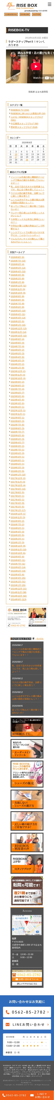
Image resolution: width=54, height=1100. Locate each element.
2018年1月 (16, 474)
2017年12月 (16, 478)
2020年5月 (16, 439)
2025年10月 (16, 293)
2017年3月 (16, 503)
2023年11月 (16, 375)
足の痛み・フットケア (12, 1074)
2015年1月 (16, 585)
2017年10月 (16, 485)
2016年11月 (16, 517)
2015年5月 (16, 571)
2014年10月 (16, 596)
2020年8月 (16, 428)
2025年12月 (16, 285)
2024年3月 (16, 360)
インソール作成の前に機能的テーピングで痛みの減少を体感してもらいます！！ (27, 180)
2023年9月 (16, 382)
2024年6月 (16, 350)
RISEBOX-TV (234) (20, 110)
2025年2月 (16, 321)
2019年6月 (16, 453)
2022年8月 (16, 421)
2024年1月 (16, 368)
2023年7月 (16, 389)
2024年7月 (16, 346)
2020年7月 (16, 432)
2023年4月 (16, 400)
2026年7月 (16, 261)
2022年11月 (16, 414)
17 (16, 157)
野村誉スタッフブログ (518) (24, 127)
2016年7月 (16, 524)
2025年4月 (16, 314)
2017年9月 (16, 489)
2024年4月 (16, 357)
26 (27, 160)
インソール (26, 1074)
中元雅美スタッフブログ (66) (24, 123)
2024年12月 (16, 328)
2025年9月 (16, 296)
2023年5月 (16, 396)
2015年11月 (16, 549)
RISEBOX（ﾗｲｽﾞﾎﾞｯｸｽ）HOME (15, 1065)
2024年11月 (16, 332)
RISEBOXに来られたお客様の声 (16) (28, 113)
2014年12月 (16, 589)
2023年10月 (16, 378)
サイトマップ (37, 1076)
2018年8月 (16, 460)
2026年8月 (16, 257)
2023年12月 (16, 371)
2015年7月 (16, 564)
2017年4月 (16, 499)
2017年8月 (16, 492)
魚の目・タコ (36, 1074)
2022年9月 (16, 417)
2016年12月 (16, 514)
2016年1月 (16, 542)
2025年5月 (16, 311)
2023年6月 (16, 392)
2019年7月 (16, 450)
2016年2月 (16, 539)
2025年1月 (16, 325)
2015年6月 (16, 567)
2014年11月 (16, 592)
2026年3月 (16, 275)
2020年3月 (16, 446)
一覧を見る (39, 639)
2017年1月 (16, 510)
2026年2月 (16, 278)
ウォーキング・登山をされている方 (29, 1070)
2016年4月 (16, 532)
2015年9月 (16, 556)
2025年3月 (16, 318)
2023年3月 (16, 403)
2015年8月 (16, 560)
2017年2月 (16, 507)
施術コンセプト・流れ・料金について (24, 1068)
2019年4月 (16, 457)
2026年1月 (16, 282)
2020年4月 (16, 442)
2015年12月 (16, 546)
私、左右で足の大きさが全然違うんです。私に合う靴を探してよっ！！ (26, 669)
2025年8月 (16, 300)
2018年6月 (16, 464)
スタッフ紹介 (25, 1076)
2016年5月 (16, 528)
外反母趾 (16, 1076)
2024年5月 (16, 353)
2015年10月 (16, 553)
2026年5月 (16, 268)
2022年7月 (16, 425)
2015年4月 (16, 574)
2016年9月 (16, 521)
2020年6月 (16, 435)
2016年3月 (16, 535)
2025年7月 (16, 303)
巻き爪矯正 (46, 1074)
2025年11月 (16, 289)
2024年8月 (16, 343)
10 (16, 154)
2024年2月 (16, 364)
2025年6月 (16, 307)
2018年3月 (16, 467)
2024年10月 (16, 336)
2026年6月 (16, 264)
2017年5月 (16, 496)
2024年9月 (16, 339)
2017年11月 (16, 482)
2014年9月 (16, 599)
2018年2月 (16, 471)
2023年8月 (16, 385)
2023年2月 (16, 407)
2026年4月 (16, 271)
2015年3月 (16, 578)
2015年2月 (16, 581)
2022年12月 (16, 410)
